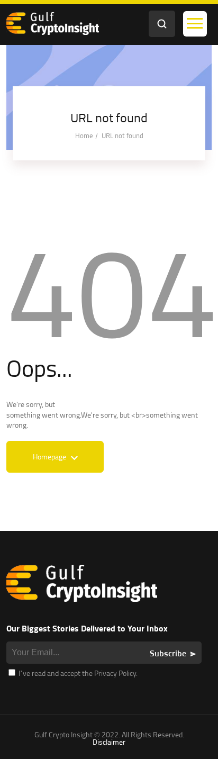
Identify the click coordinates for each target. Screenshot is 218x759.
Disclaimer (109, 741)
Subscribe (168, 653)
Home (84, 135)
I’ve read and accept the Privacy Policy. (77, 673)
